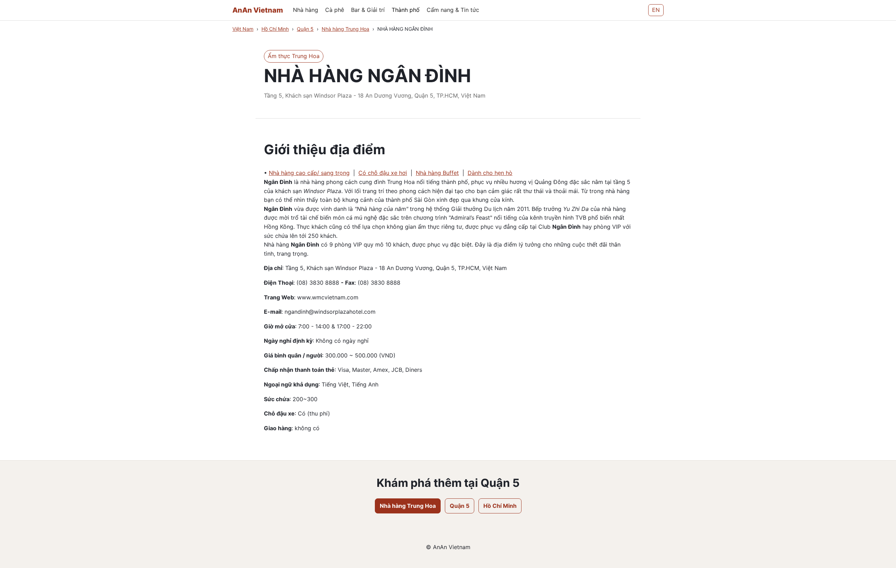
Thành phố (406, 9)
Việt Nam (242, 29)
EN (656, 9)
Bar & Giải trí (368, 9)
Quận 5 (305, 29)
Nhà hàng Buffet (437, 172)
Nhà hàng (305, 9)
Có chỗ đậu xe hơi (382, 172)
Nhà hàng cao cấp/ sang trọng (309, 172)
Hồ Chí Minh (275, 29)
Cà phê (334, 9)
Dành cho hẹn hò (490, 172)
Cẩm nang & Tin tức (453, 9)
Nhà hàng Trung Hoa (345, 29)
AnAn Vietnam (257, 10)
